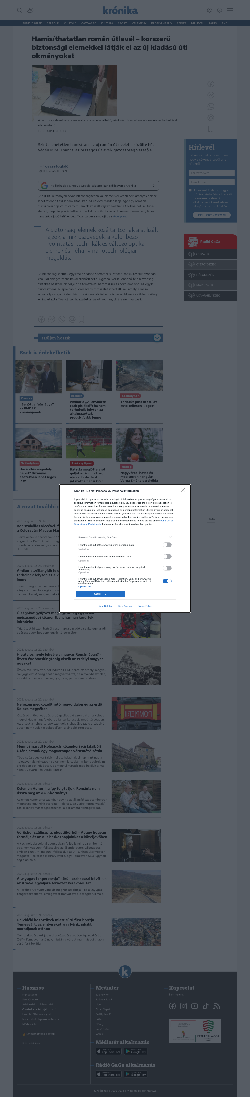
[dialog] (125, 548)
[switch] (167, 544)
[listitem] (125, 537)
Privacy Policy (144, 606)
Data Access (125, 606)
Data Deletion (105, 606)
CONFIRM (100, 594)
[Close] (184, 491)
